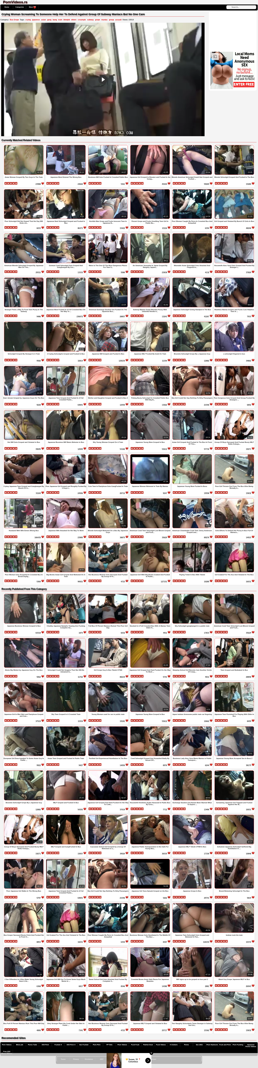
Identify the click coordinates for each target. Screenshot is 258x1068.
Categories (19, 7)
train (60, 20)
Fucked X (58, 1045)
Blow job (19, 1045)
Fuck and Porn (225, 1045)
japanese (36, 20)
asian (43, 20)
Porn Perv (96, 1045)
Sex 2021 (199, 1045)
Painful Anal (148, 1045)
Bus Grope (14, 20)
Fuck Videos (161, 1045)
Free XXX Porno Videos (6, 1052)
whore (73, 20)
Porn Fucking (238, 1045)
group (111, 20)
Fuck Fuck (135, 1045)
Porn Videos (6, 1045)
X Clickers (174, 1045)
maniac (104, 20)
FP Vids (109, 1045)
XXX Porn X (71, 1045)
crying (28, 20)
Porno (186, 1045)
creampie (82, 20)
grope (97, 20)
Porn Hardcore (212, 1045)
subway (90, 20)
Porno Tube (32, 1045)
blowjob (66, 20)
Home (6, 7)
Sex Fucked (83, 1045)
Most (31, 7)
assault (118, 20)
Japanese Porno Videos (250, 1045)
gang (49, 20)
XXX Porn (45, 1045)
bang (55, 20)
